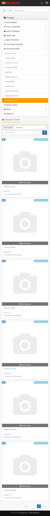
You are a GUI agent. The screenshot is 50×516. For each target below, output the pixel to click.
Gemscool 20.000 (10, 429)
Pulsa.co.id (23, 513)
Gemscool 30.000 (10, 490)
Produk (10, 11)
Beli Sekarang (26, 182)
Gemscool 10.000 (10, 369)
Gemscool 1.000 (9, 186)
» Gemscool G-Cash (11, 63)
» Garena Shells (9, 58)
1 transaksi (7, 194)
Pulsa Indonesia (34, 513)
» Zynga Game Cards (11, 96)
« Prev (26, 506)
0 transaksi (7, 437)
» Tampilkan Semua (11, 100)
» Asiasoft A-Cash (10, 53)
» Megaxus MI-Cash (11, 77)
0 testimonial (16, 194)
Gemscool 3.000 (9, 247)
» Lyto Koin (8, 72)
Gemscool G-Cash (41, 139)
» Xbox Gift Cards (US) (11, 91)
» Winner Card (9, 86)
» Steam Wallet (9, 82)
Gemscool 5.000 (9, 308)
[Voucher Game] (3, 139)
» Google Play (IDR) (10, 67)
